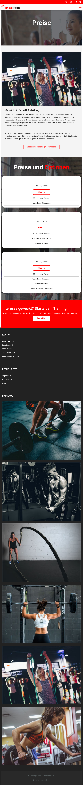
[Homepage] (11, 8)
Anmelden (41, 318)
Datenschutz (7, 379)
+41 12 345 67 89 (9, 353)
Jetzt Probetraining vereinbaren (41, 147)
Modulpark (46, 780)
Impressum (6, 376)
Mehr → (41, 192)
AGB (4, 383)
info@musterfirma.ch (10, 356)
